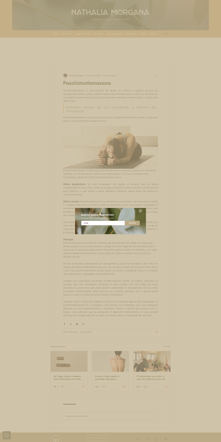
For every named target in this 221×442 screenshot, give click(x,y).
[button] (140, 210)
